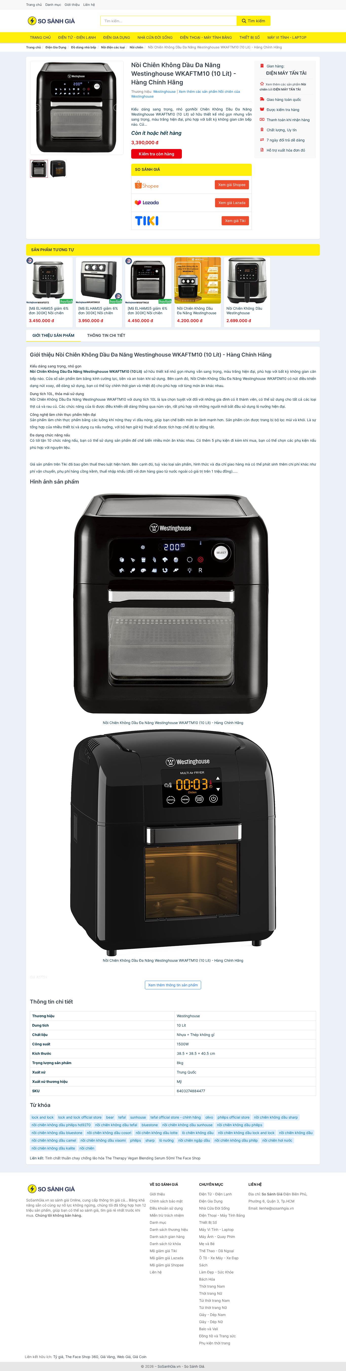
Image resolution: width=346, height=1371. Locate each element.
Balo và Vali (208, 1329)
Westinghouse (164, 91)
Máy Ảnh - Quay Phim (217, 1236)
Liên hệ (89, 5)
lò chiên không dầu (198, 1133)
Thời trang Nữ (210, 1293)
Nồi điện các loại (113, 47)
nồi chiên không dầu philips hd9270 (61, 1125)
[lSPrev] (37, 108)
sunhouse (138, 1117)
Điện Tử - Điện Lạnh (77, 37)
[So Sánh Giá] (51, 1188)
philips (135, 1140)
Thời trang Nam (212, 1286)
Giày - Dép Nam (212, 1314)
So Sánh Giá (194, 1366)
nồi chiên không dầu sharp (276, 1117)
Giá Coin (139, 1357)
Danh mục (53, 5)
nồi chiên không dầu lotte (157, 1133)
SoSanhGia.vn (169, 1366)
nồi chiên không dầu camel (54, 1140)
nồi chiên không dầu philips (239, 1125)
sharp (150, 1140)
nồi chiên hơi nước (277, 1140)
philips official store (233, 1117)
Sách (203, 1265)
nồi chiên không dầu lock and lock (246, 1133)
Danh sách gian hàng (167, 1236)
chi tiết (106, 335)
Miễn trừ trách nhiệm (167, 1215)
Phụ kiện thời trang (214, 1343)
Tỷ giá (58, 1357)
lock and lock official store (80, 1117)
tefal (122, 1117)
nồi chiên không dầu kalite (53, 1148)
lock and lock (43, 1117)
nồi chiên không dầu (296, 1133)
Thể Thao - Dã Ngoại (216, 1251)
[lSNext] (117, 108)
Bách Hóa (207, 1279)
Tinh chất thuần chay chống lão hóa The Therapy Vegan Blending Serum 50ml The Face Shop (123, 1158)
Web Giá (124, 1357)
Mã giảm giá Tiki (163, 1251)
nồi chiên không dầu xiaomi (103, 1140)
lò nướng (166, 1140)
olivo (209, 1117)
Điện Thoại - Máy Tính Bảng (206, 37)
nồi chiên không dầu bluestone (57, 1133)
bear (110, 1117)
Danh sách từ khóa (165, 1244)
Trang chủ (34, 5)
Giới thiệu (72, 5)
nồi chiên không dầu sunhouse (187, 1125)
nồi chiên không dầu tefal (116, 1125)
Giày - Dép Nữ (211, 1322)
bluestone (150, 1125)
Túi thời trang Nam (214, 1300)
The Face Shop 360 (81, 1357)
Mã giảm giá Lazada (166, 1258)
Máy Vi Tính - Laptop (286, 37)
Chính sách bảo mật (166, 1201)
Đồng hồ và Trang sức (217, 1336)
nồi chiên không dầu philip (236, 1140)
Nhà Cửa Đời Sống (155, 37)
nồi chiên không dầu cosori (109, 1133)
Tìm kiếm (255, 20)
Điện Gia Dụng (116, 37)
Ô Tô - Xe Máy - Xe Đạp (219, 1258)
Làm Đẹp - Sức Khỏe (216, 1272)
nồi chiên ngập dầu (194, 1140)
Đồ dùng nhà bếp (83, 47)
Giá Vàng (107, 1357)
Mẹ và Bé (207, 1244)
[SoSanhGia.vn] (51, 20)
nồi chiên (87, 1148)
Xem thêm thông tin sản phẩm (173, 985)
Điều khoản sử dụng (166, 1208)
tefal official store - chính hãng (175, 1117)
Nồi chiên (136, 47)
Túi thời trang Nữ (213, 1307)
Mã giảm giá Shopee (167, 1265)
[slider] (39, 169)
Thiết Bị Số (249, 37)
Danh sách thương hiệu (169, 1229)
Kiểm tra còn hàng (156, 153)
